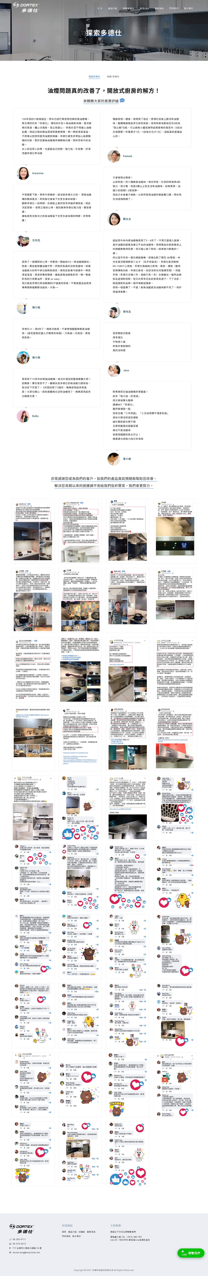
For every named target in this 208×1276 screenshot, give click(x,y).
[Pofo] (26, 7)
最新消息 (159, 8)
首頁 (64, 1231)
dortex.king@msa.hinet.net (26, 1252)
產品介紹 (112, 8)
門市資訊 (173, 8)
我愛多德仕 (94, 76)
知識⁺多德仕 (113, 76)
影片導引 (188, 8)
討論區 (82, 1231)
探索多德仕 (128, 8)
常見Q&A (144, 8)
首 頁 (99, 8)
